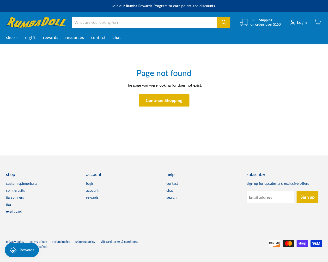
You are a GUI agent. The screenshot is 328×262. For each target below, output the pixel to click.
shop (11, 37)
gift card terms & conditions (119, 242)
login (90, 183)
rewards (50, 37)
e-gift (30, 37)
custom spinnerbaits (21, 183)
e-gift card (14, 211)
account (92, 190)
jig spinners (15, 197)
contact (98, 37)
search (171, 197)
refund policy (61, 242)
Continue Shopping (164, 100)
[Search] (223, 22)
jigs (9, 204)
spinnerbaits (15, 190)
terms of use (38, 242)
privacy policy (15, 242)
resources (74, 37)
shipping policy (85, 242)
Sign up (307, 197)
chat (117, 37)
